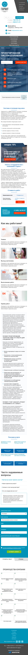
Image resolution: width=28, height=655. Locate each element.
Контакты (14, 638)
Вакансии (14, 637)
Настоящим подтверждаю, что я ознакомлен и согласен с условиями (14, 547)
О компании (14, 630)
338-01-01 (14, 22)
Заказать (20, 202)
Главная (2, 47)
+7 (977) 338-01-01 (19, 645)
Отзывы (14, 632)
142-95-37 (14, 20)
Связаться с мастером (10, 159)
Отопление (8, 47)
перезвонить (19, 17)
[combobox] (14, 513)
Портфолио (14, 633)
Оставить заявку (14, 551)
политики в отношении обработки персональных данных (12, 548)
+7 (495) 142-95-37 (10, 157)
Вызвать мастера (21, 62)
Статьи (14, 635)
